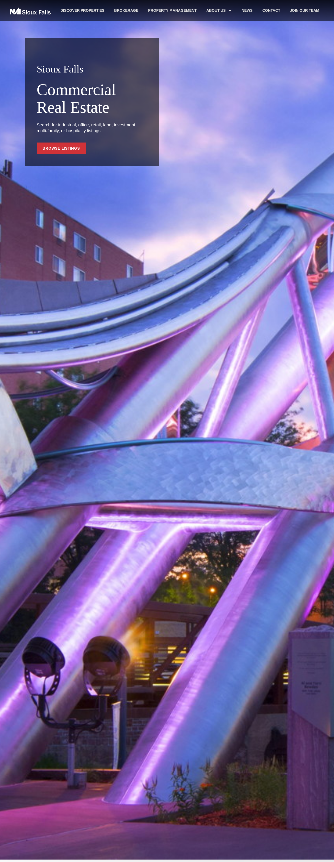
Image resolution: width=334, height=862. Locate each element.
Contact (271, 10)
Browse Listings (61, 148)
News (247, 10)
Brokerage (126, 10)
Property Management (172, 10)
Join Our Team (304, 10)
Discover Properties (82, 10)
